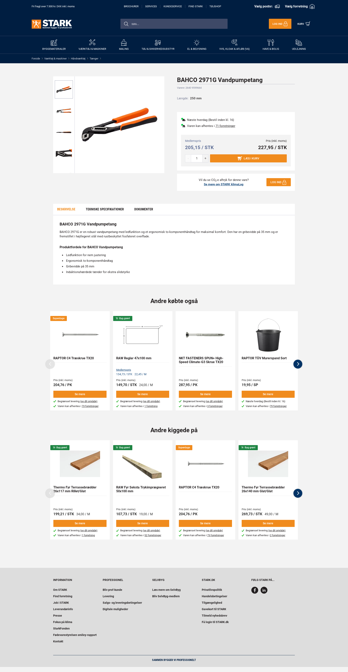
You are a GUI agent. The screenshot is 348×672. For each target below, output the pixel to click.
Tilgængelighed (212, 602)
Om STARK (60, 589)
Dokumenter (143, 209)
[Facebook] (255, 592)
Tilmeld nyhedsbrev (214, 615)
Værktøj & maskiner (55, 58)
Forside (36, 58)
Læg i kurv (251, 158)
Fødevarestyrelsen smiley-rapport (75, 635)
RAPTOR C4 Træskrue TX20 (73, 358)
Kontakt (58, 641)
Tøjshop (215, 6)
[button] (297, 364)
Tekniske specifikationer (105, 209)
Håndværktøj (78, 58)
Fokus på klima (62, 622)
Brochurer (131, 6)
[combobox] (174, 24)
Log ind (275, 182)
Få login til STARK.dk (215, 622)
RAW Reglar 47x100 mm (133, 358)
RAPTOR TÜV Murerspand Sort (264, 358)
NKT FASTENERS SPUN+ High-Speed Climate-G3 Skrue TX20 (201, 360)
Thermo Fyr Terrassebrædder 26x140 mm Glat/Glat (263, 489)
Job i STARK (61, 602)
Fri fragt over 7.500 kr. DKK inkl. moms (53, 6)
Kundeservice (173, 6)
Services (151, 6)
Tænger (94, 58)
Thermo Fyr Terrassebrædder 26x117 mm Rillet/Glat (74, 489)
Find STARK (195, 6)
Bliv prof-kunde (112, 589)
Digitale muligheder (115, 609)
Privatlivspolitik (212, 589)
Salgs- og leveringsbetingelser (122, 602)
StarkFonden (61, 628)
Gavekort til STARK (214, 609)
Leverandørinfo (63, 609)
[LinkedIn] (264, 592)
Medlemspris (123, 369)
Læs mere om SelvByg (166, 589)
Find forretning (62, 596)
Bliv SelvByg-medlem (166, 596)
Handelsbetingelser (214, 596)
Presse (57, 615)
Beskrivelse (66, 209)
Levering (108, 596)
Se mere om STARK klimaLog (223, 184)
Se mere (80, 394)
